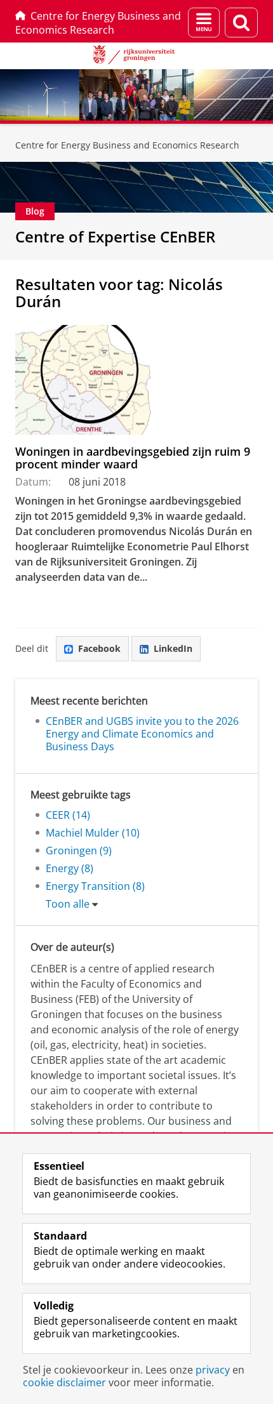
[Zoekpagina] (241, 22)
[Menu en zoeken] (203, 22)
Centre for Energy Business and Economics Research (98, 23)
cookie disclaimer (64, 1382)
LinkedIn (173, 648)
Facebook (99, 648)
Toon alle (68, 903)
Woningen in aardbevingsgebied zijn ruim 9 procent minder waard (132, 458)
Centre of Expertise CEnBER (115, 236)
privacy (213, 1369)
